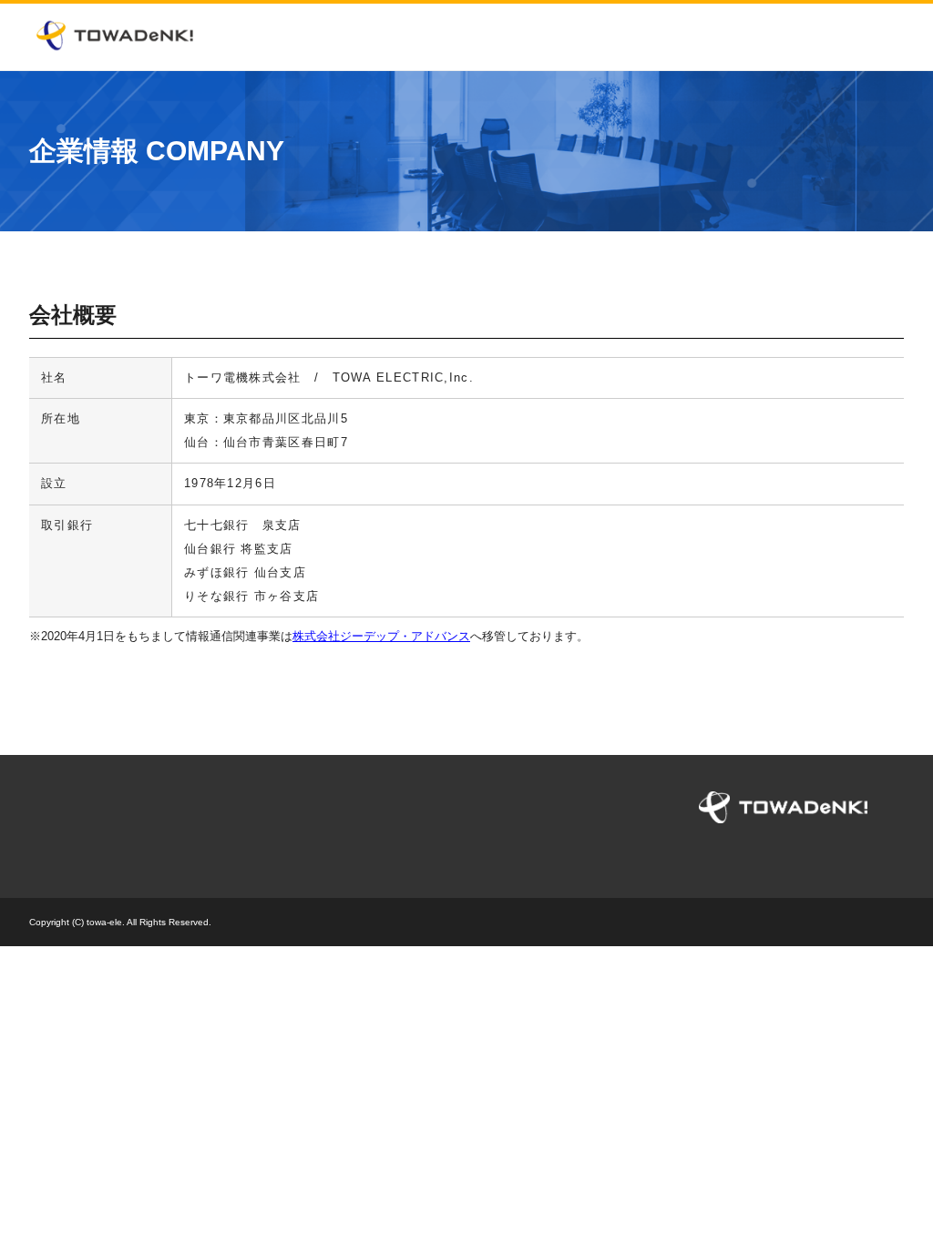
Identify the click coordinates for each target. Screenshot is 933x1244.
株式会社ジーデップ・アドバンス (381, 636)
